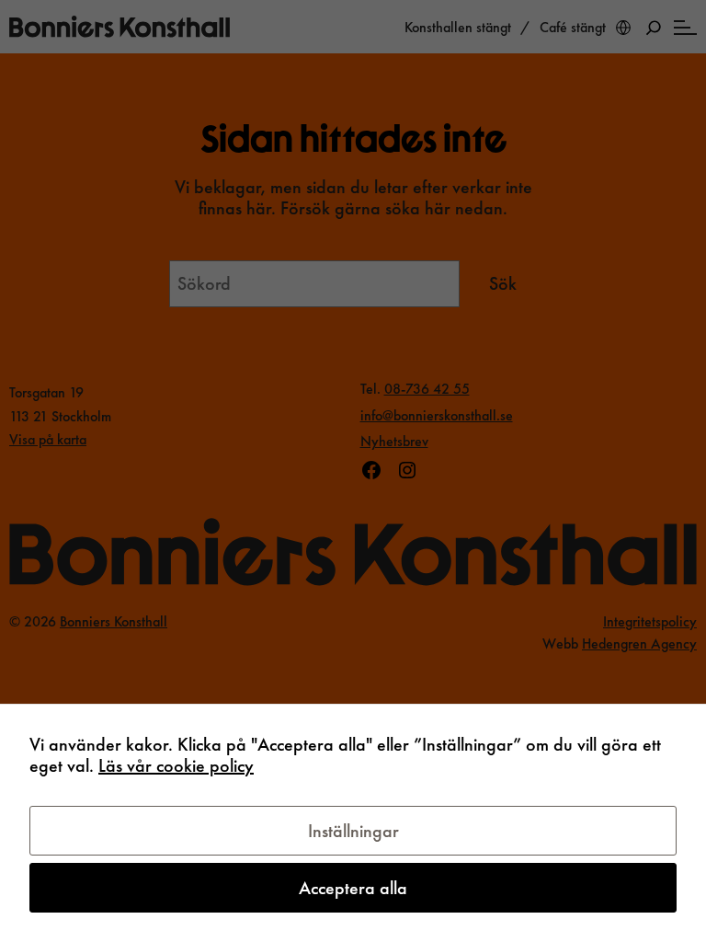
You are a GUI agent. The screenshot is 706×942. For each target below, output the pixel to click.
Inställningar (353, 831)
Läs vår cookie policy (176, 765)
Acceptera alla (353, 888)
